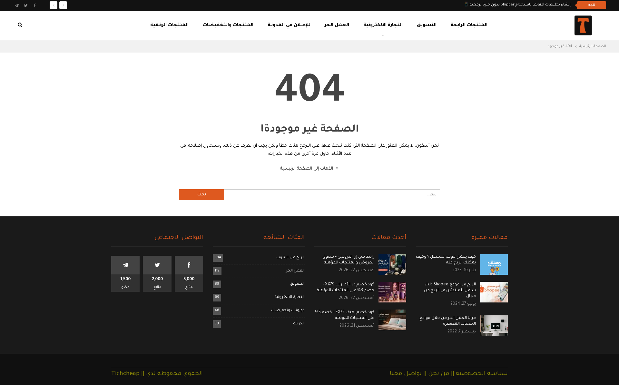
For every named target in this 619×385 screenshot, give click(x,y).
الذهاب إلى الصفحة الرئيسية (307, 168)
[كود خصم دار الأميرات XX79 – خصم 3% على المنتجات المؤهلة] (392, 292)
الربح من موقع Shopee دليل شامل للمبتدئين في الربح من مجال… (450, 290)
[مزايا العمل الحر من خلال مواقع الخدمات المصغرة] (494, 325)
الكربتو (299, 324)
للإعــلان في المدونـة (289, 25)
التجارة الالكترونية (383, 25)
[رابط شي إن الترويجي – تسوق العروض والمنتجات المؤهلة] (392, 264)
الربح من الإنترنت (290, 258)
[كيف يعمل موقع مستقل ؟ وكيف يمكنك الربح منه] (494, 264)
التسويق (427, 25)
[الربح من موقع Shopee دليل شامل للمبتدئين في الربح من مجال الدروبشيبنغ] (494, 292)
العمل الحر (337, 25)
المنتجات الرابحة (469, 25)
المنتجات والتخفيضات (228, 25)
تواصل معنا (406, 374)
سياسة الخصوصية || (478, 374)
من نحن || (435, 374)
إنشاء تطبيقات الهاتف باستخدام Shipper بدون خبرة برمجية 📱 (517, 5)
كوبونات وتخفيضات (288, 311)
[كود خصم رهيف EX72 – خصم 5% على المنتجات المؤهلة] (392, 320)
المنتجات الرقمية (169, 25)
